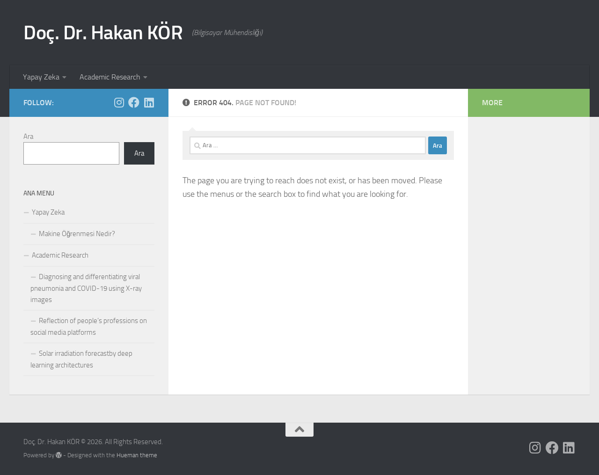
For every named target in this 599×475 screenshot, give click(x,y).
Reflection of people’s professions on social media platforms (88, 327)
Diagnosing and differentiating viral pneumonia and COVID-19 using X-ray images (86, 288)
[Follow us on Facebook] (133, 102)
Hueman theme (137, 455)
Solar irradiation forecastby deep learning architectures (81, 359)
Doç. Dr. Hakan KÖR (103, 32)
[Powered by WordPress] (59, 455)
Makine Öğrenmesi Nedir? (77, 234)
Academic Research (110, 76)
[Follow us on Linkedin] (148, 102)
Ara (28, 136)
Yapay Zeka (41, 76)
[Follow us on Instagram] (118, 102)
